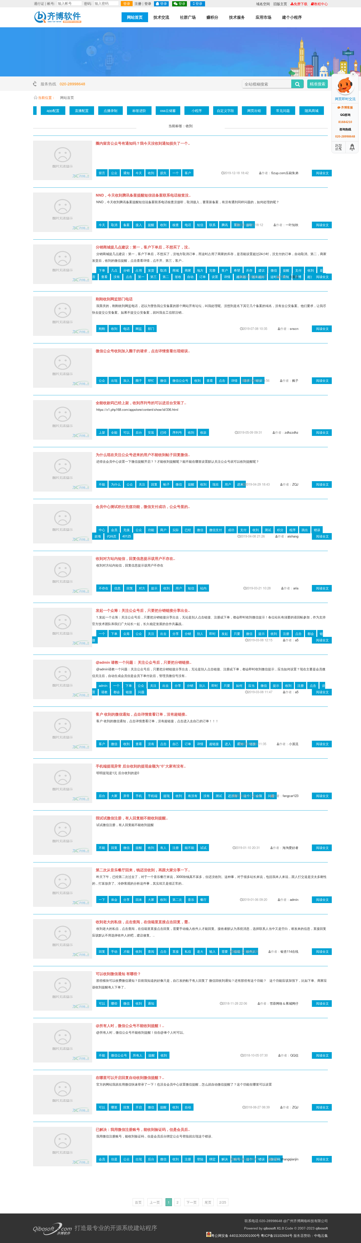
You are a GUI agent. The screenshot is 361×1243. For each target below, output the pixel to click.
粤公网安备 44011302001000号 (235, 1236)
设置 (215, 276)
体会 (114, 899)
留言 (102, 172)
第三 (153, 276)
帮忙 (151, 380)
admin (103, 685)
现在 (215, 484)
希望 (237, 270)
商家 (188, 270)
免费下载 (300, 3)
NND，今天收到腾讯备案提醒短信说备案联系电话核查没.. (143, 195)
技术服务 (237, 17)
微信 (274, 270)
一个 (175, 172)
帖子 (166, 484)
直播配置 (82, 110)
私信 (188, 951)
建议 (261, 270)
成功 (231, 529)
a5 (296, 640)
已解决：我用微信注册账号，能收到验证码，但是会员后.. (143, 1129)
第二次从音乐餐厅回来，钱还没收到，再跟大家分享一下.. (143, 870)
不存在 (103, 588)
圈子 (139, 380)
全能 (114, 432)
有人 (163, 847)
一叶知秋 (292, 224)
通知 (126, 172)
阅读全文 (322, 172)
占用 (139, 270)
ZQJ (295, 484)
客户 (188, 172)
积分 (280, 529)
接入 (139, 224)
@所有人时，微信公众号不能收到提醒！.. (130, 1025)
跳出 (305, 529)
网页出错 (254, 110)
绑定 (212, 1159)
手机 (139, 795)
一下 (102, 899)
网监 (139, 328)
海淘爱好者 (290, 847)
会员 (114, 529)
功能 (151, 529)
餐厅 (203, 899)
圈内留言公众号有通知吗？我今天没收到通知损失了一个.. (143, 143)
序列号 (177, 432)
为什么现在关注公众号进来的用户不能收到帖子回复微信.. (143, 454)
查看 (104, 276)
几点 (114, 270)
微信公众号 (180, 380)
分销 (126, 270)
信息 (117, 588)
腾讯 (225, 224)
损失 (163, 172)
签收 (178, 276)
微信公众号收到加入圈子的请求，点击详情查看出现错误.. (143, 350)
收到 (151, 172)
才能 (126, 951)
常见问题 (283, 110)
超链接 (214, 743)
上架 (102, 432)
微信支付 (215, 529)
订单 (202, 276)
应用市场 (263, 17)
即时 (212, 633)
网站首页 (135, 17)
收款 (203, 432)
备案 (126, 224)
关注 (142, 484)
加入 (126, 380)
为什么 (116, 484)
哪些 (114, 1003)
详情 (227, 276)
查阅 (151, 951)
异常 (126, 795)
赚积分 (212, 17)
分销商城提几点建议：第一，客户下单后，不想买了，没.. (143, 247)
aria (295, 588)
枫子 (295, 380)
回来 (139, 899)
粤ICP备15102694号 (276, 1236)
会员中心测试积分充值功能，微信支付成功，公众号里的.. (143, 506)
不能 (102, 484)
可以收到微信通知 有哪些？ (118, 973)
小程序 (197, 110)
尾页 (208, 1202)
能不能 (189, 847)
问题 (141, 692)
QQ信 (294, 1055)
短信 (200, 224)
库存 (249, 270)
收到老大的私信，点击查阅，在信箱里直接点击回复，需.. (143, 921)
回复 (154, 484)
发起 (225, 633)
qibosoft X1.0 (274, 1228)
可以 (126, 432)
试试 (203, 847)
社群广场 (188, 17)
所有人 (137, 1055)
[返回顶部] (352, 147)
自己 (175, 743)
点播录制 (110, 110)
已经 (163, 432)
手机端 (152, 795)
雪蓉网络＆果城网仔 (284, 1003)
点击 (129, 276)
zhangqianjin (289, 1159)
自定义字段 (225, 110)
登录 (126, 3)
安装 (151, 432)
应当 (251, 685)
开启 (139, 1107)
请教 (104, 692)
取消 (114, 224)
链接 (129, 692)
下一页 (191, 1202)
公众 (114, 172)
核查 (175, 224)
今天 (139, 172)
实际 (175, 529)
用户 (228, 484)
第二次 (177, 899)
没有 (116, 276)
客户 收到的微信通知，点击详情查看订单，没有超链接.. (141, 714)
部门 (151, 328)
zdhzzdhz (291, 432)
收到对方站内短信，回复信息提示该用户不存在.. (135, 558)
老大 (200, 951)
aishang (292, 536)
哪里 (114, 1107)
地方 (200, 270)
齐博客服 (346, 107)
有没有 (192, 795)
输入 (212, 951)
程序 (292, 529)
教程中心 (321, 3)
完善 (212, 270)
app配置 (53, 110)
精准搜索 (317, 84)
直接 (175, 951)
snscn (294, 328)
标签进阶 (139, 110)
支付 (298, 270)
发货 (151, 270)
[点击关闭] (353, 74)
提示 (154, 588)
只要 (237, 633)
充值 (126, 529)
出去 (163, 633)
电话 (188, 224)
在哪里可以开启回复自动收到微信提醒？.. (130, 1077)
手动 (114, 951)
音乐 (191, 899)
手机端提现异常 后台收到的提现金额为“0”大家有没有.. (141, 766)
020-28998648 (72, 84)
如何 (239, 685)
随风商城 (312, 110)
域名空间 (263, 3)
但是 (114, 1159)
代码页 (111, 536)
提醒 (151, 224)
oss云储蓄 (168, 110)
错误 (317, 529)
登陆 (200, 1159)
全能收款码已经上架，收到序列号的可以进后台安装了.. (141, 402)
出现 (114, 380)
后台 (139, 432)
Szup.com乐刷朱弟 (284, 172)
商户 (163, 529)
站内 (203, 588)
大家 (114, 795)
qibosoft (322, 1228)
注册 (138, 3)
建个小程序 (292, 17)
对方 (142, 588)
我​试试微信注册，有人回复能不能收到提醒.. (132, 818)
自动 (190, 276)
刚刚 (102, 328)
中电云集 (321, 1236)
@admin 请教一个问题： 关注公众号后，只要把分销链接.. (143, 662)
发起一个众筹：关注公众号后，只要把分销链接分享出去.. (143, 610)
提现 (166, 795)
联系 (212, 224)
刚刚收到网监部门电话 (114, 299)
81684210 (345, 122)
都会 (310, 633)
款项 (98, 536)
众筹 (126, 633)
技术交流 (161, 17)
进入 (228, 743)
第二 (166, 276)
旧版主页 (280, 3)
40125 (126, 536)
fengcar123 (290, 795)
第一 (141, 276)
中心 (102, 529)
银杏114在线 (289, 951)
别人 (200, 633)
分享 (175, 633)
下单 (102, 270)
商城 (175, 270)
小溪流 (293, 276)
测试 (268, 529)
